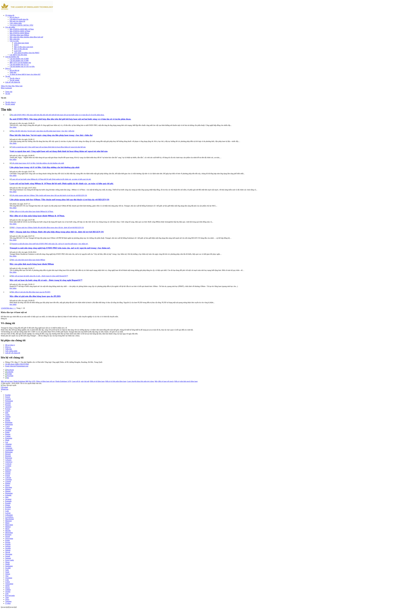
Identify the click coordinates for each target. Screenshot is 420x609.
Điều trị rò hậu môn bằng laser (115, 381)
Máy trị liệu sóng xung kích (23, 47)
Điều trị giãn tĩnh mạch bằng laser (186, 381)
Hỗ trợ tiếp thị (14, 70)
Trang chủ (8, 92)
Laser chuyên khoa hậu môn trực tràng (140, 381)
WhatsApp (4, 389)
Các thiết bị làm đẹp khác (18, 55)
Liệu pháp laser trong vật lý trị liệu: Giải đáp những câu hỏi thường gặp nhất (44, 167)
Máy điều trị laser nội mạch (164, 381)
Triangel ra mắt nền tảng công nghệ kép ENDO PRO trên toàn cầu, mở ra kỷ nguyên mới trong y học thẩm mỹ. (60, 248)
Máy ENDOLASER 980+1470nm (22, 29)
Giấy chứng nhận (16, 23)
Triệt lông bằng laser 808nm (19, 35)
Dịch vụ (8, 68)
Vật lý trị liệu (14, 41)
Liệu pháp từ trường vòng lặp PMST (26, 53)
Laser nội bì (76, 381)
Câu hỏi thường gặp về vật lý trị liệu (22, 66)
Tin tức (7, 76)
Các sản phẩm (10, 27)
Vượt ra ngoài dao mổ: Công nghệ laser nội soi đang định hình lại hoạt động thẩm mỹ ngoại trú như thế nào (59, 151)
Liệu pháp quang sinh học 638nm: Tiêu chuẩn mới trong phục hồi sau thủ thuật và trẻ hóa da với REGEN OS (59, 199)
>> (15, 308)
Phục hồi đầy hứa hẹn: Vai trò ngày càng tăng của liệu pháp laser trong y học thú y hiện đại (51, 135)
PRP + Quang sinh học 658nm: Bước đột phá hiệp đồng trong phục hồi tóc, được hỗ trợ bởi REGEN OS (57, 232)
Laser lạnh (17, 51)
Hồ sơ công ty (14, 17)
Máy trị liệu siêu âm (21, 49)
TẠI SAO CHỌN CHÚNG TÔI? (21, 25)
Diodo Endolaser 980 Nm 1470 (24, 381)
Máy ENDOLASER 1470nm (20, 31)
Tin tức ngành (14, 80)
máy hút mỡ (85, 381)
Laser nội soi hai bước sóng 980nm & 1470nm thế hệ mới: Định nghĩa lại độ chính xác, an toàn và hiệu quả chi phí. (62, 183)
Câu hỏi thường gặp (12, 57)
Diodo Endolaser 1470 (63, 381)
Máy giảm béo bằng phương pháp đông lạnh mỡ (26, 37)
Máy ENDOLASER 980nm (19, 33)
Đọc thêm (13, 127)
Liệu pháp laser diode (21, 43)
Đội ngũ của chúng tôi (17, 21)
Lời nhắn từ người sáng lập (19, 19)
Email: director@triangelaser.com (16, 366)
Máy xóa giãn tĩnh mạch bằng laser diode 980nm (32, 264)
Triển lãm (13, 72)
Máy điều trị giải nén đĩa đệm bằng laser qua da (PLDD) (35, 296)
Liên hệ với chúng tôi (12, 82)
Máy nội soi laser (7, 381)
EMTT (16, 45)
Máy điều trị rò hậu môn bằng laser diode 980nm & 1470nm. (37, 216)
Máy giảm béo (15, 39)
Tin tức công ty (15, 78)
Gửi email (4, 387)
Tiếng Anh (18, 86)
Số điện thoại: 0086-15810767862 (17, 364)
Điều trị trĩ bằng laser (97, 381)
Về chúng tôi (9, 15)
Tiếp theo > (10, 308)
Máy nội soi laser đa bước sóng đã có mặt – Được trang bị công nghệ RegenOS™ (46, 280)
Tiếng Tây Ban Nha (8, 86)
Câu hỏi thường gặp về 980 (19, 61)
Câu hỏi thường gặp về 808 (19, 59)
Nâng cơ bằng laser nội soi (45, 381)
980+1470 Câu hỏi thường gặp (20, 62)
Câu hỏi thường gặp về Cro (19, 64)
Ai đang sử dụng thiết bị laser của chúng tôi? (25, 74)
